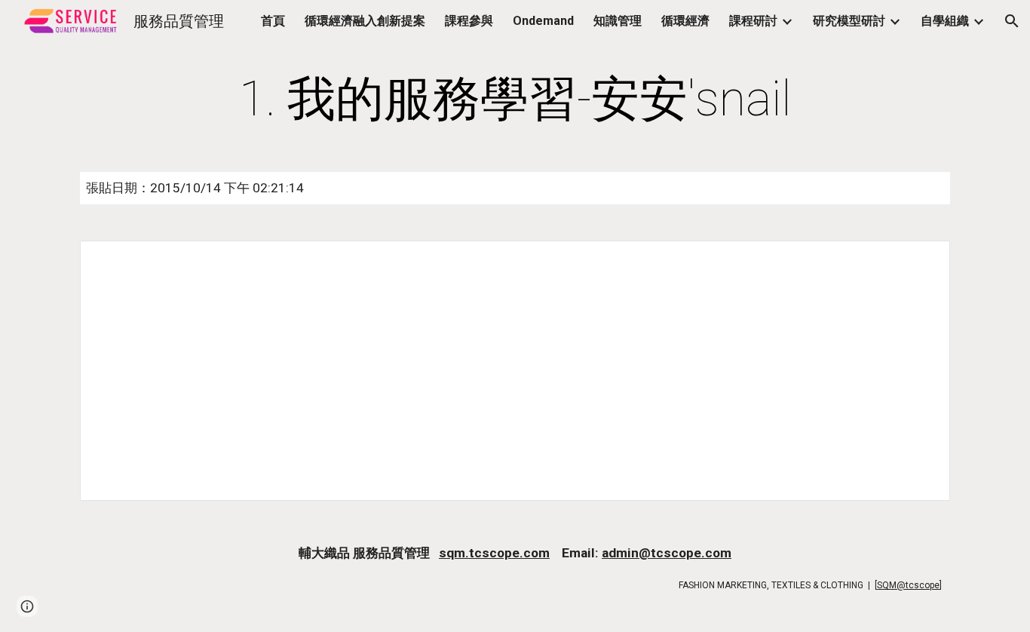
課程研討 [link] (753, 21)
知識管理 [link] (617, 21)
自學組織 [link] (945, 21)
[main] (515, 99)
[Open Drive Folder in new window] (921, 260)
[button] (1012, 21)
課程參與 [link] (469, 21)
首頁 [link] (273, 21)
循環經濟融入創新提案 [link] (365, 21)
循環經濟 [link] (685, 21)
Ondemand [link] (543, 21)
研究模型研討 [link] (849, 21)
